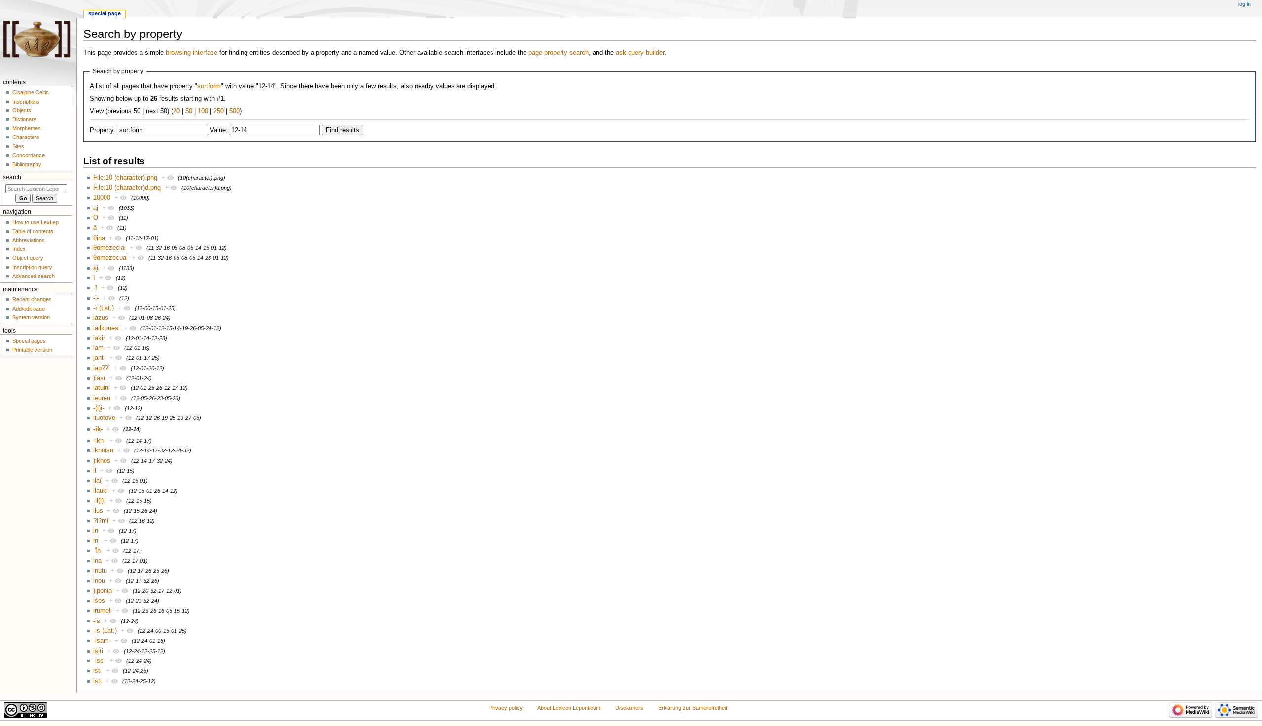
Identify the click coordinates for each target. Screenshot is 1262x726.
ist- (97, 670)
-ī (95, 287)
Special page (104, 13)
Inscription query (32, 267)
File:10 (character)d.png (127, 187)
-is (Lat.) (105, 630)
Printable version (32, 350)
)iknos (101, 460)
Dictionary (24, 119)
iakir (99, 338)
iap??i (101, 368)
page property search (558, 52)
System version (31, 317)
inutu (100, 570)
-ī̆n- (98, 550)
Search (12, 177)
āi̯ (95, 268)
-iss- (99, 660)
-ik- (98, 429)
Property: (103, 130)
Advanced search (33, 276)
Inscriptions (26, 101)
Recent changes (32, 299)
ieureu (101, 398)
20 (176, 111)
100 (203, 111)
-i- (96, 298)
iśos (99, 600)
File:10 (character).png (125, 177)
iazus (100, 317)
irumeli (102, 610)
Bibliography (26, 164)
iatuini (101, 387)
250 (218, 111)
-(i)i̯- (98, 408)
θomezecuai (110, 257)
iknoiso (103, 450)
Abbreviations (28, 240)
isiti (98, 651)
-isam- (102, 640)
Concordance (28, 155)
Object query (27, 258)
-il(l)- (99, 500)
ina (97, 560)
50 (188, 111)
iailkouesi (106, 328)
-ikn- (99, 440)
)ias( (99, 378)
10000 (101, 197)
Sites (18, 146)
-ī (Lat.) (103, 308)
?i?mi (100, 521)
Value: (219, 130)
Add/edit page (28, 308)
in (95, 530)
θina (99, 238)
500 (234, 111)
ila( (97, 480)
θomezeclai (109, 247)
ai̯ (95, 208)
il (94, 470)
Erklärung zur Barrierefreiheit (692, 708)
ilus (98, 510)
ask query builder (640, 52)
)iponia (102, 591)
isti (97, 681)
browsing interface (191, 52)
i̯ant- (99, 357)
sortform (209, 86)
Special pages (29, 341)
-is (96, 621)
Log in (1244, 4)
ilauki (100, 490)
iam (98, 348)
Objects (21, 110)
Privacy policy (506, 708)
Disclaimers (629, 708)
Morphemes (26, 128)
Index (19, 249)
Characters (25, 137)
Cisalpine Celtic (30, 92)
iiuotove (104, 418)
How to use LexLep (35, 222)
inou (99, 580)
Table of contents (32, 231)
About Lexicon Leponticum (568, 708)
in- (96, 540)
